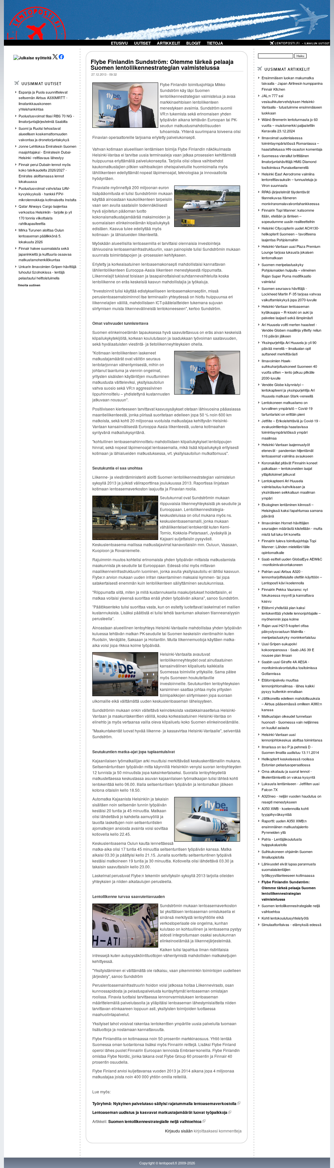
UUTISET (142, 43)
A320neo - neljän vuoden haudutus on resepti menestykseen (291, 798)
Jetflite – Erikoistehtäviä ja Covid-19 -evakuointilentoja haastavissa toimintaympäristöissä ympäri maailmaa (291, 429)
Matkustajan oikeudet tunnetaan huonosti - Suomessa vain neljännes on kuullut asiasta (290, 721)
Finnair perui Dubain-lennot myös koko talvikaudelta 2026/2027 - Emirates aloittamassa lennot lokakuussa (45, 173)
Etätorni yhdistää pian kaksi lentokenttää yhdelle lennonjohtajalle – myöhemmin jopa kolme (291, 613)
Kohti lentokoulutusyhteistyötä (285, 918)
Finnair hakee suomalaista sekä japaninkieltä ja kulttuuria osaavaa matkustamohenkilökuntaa (45, 254)
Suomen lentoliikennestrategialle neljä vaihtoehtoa (154, 1121)
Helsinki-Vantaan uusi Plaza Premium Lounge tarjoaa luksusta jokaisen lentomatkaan (291, 252)
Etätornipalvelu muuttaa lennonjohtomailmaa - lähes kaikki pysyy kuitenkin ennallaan (288, 685)
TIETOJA (215, 43)
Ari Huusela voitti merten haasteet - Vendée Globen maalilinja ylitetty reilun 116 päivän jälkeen (291, 330)
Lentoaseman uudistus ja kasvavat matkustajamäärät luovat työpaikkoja (159, 1112)
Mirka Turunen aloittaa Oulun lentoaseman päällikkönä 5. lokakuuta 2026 (41, 235)
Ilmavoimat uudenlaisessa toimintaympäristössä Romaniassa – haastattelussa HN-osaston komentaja (292, 143)
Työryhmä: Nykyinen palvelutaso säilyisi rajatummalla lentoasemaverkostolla (164, 1103)
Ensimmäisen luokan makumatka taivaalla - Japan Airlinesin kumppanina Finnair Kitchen (292, 83)
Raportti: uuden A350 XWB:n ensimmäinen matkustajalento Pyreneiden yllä (285, 826)
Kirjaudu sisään (179, 1130)
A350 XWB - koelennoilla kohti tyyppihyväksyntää (285, 811)
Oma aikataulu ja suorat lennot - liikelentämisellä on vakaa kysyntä (288, 774)
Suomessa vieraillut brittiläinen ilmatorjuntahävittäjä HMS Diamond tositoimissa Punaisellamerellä (289, 161)
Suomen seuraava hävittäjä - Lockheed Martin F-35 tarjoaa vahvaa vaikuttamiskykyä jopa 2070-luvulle (291, 294)
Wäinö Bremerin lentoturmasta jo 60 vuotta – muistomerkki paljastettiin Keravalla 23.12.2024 (290, 125)
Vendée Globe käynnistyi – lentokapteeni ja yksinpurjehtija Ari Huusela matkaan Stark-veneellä (288, 390)
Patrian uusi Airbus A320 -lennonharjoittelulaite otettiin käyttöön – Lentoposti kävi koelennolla (292, 577)
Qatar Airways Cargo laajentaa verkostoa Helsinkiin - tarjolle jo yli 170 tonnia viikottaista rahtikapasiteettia (45, 214)
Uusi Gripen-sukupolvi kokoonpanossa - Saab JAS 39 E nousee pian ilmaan (288, 649)
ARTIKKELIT (168, 43)
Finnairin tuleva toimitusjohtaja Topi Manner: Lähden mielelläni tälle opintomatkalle (289, 546)
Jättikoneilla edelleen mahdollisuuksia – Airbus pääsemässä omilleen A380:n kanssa (292, 704)
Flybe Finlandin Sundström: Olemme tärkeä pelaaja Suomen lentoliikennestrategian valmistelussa (162, 64)
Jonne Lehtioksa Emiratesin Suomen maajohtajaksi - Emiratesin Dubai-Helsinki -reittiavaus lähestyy (47, 151)
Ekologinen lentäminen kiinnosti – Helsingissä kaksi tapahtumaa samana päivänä (292, 510)
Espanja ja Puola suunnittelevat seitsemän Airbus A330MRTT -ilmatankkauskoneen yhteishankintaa (43, 100)
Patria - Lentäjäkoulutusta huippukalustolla (282, 841)
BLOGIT (193, 43)
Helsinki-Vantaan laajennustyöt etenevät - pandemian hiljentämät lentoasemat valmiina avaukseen (287, 450)
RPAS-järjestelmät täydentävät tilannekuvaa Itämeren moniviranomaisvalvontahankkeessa (290, 197)
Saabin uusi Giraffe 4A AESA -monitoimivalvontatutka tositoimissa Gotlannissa (289, 667)
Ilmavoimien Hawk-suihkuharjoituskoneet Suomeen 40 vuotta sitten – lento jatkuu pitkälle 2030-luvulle (289, 369)
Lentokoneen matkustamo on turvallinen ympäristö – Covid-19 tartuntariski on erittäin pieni (287, 408)
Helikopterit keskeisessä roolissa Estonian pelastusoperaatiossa (288, 761)
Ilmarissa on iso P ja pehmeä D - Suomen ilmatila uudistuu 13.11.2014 (290, 749)
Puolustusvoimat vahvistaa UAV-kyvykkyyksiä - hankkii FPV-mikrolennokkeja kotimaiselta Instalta (47, 194)
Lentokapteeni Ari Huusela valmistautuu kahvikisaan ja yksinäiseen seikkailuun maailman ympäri (288, 489)
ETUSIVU (119, 43)
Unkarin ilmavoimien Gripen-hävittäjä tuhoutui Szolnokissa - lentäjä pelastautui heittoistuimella (47, 272)
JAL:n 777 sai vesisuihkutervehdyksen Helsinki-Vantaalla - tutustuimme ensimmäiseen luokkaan (292, 104)
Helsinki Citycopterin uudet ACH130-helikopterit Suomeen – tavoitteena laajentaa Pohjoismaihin (290, 233)
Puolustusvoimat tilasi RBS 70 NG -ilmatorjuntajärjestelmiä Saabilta (46, 118)
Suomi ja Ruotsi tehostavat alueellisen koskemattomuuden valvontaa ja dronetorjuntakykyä (44, 134)
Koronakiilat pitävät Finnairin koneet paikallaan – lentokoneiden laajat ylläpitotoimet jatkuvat (289, 468)
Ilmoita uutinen (29, 285)
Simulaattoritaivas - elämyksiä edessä (291, 924)
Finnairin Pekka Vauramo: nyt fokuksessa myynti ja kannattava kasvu (288, 595)
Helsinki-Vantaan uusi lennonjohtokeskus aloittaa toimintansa (292, 737)
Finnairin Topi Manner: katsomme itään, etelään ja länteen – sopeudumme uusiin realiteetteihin (288, 215)
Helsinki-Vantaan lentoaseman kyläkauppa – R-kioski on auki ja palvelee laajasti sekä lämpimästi (287, 312)
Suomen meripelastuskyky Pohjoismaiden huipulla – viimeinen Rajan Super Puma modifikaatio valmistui (289, 273)
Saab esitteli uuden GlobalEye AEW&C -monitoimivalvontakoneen (292, 561)
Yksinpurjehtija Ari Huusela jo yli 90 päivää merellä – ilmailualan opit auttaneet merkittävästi (289, 348)
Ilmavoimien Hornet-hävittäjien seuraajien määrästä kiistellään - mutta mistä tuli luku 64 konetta (292, 528)
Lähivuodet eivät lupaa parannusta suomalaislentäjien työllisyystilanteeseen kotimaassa (289, 869)
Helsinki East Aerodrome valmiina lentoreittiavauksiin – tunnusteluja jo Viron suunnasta (289, 179)
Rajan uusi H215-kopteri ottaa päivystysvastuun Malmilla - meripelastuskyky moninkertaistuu (289, 631)
